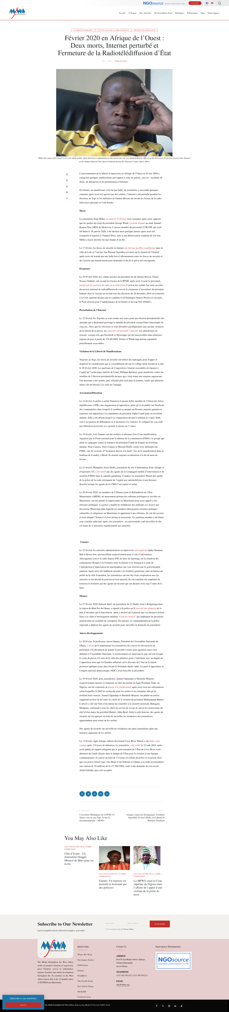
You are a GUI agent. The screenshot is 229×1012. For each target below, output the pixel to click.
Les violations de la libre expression (113, 30)
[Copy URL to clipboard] (66, 198)
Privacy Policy (129, 929)
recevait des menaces (146, 608)
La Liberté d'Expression (83, 30)
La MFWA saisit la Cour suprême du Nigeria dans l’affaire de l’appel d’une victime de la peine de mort (148, 887)
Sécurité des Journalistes (145, 30)
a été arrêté (100, 471)
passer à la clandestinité (119, 687)
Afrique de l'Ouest (121, 61)
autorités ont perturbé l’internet (122, 330)
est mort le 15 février (116, 218)
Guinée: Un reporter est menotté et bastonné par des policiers (113, 884)
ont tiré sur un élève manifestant (139, 247)
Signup (23, 1005)
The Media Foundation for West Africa (59, 1005)
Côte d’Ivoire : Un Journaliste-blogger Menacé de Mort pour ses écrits (79, 859)
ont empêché (141, 550)
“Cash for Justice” (127, 616)
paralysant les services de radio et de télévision (102, 285)
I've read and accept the (120, 929)
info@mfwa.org (123, 984)
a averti (90, 645)
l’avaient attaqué (137, 223)
